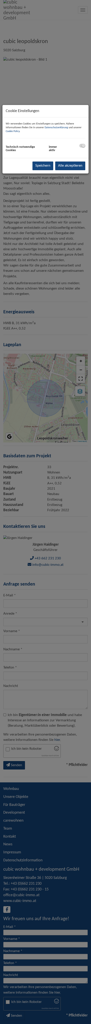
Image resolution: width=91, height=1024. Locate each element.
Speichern (42, 166)
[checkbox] (82, 146)
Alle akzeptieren (70, 166)
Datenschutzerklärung (56, 127)
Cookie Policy (12, 131)
